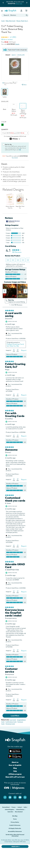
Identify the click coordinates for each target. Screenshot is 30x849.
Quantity (4, 129)
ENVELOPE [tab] (21, 55)
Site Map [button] (14, 816)
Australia (10, 811)
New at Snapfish (15, 765)
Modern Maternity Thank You (10, 207)
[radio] (2, 125)
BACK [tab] (14, 55)
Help (15, 771)
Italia (25, 807)
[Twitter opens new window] (25, 797)
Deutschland (6, 807)
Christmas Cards (10, 724)
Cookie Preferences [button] (14, 825)
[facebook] (5, 797)
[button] (2, 10)
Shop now (19, 3)
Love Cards (13, 720)
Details (17, 44)
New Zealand (18, 811)
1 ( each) (13, 133)
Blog (15, 768)
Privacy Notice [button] (15, 822)
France (14, 807)
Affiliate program (15, 774)
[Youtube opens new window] (20, 797)
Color (3, 122)
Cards (2, 21)
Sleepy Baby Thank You (20, 207)
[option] (4, 93)
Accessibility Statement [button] (15, 831)
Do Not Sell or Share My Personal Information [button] (15, 835)
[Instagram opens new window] (10, 797)
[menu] (23, 85)
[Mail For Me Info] (20, 150)
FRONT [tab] (7, 55)
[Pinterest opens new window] (15, 797)
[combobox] (15, 15)
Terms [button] (15, 819)
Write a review (7, 39)
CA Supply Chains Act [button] (15, 828)
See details (15, 158)
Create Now (15, 846)
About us (15, 762)
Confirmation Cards (11, 722)
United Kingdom (9, 809)
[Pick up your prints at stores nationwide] (6, 787)
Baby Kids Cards (10, 21)
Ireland (20, 807)
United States (20, 809)
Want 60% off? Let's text (15, 777)
